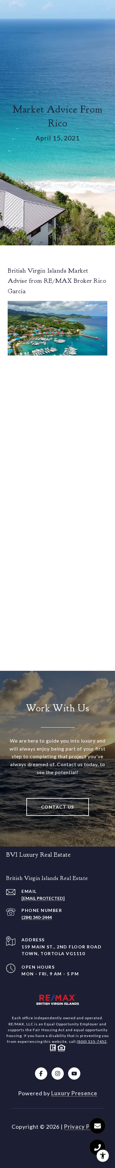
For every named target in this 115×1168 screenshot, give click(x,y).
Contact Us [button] (57, 806)
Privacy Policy (83, 1126)
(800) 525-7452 (92, 1041)
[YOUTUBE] (74, 1073)
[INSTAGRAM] (58, 1073)
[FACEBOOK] (41, 1073)
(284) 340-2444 (36, 917)
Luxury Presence (74, 1093)
